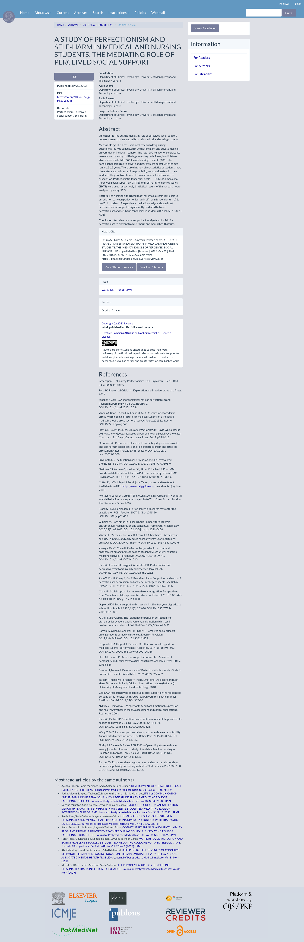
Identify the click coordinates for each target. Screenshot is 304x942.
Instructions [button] (117, 12)
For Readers (202, 57)
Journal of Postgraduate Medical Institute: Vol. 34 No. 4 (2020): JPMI (131, 801)
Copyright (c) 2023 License (117, 323)
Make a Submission (205, 28)
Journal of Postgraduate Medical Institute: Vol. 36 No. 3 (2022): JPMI (136, 834)
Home (24, 12)
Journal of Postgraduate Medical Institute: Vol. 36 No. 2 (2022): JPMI (133, 789)
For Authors (202, 66)
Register (284, 3)
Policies (140, 12)
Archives (80, 12)
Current (63, 12)
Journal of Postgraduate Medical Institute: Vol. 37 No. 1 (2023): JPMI (101, 846)
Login (298, 3)
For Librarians (203, 74)
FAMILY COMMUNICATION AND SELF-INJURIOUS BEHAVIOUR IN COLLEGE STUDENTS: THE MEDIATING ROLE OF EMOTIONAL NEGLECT (119, 797)
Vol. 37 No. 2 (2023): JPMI (98, 24)
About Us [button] (42, 12)
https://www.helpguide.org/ (138, 486)
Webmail (158, 12)
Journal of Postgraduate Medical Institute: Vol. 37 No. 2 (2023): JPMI (120, 823)
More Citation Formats (118, 267)
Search (98, 12)
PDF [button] (74, 76)
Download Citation (151, 267)
